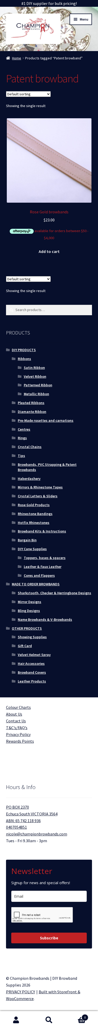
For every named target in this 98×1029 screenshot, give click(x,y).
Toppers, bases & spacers (45, 557)
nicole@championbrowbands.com (36, 833)
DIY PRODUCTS (24, 350)
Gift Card (25, 645)
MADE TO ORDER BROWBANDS (36, 584)
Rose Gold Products (34, 505)
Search (49, 1020)
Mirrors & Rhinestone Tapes (40, 487)
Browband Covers (32, 672)
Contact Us (16, 720)
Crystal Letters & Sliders (37, 496)
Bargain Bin (27, 540)
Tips (21, 455)
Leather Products (32, 681)
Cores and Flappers (39, 575)
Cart (75, 1015)
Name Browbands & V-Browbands (45, 619)
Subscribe (49, 937)
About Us (14, 714)
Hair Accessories (31, 663)
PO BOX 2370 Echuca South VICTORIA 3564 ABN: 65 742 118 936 (31, 813)
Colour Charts (18, 707)
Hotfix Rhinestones (33, 522)
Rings (22, 438)
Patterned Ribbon (38, 385)
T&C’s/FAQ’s (16, 727)
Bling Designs (29, 610)
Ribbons (24, 358)
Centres (24, 429)
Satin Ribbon (34, 367)
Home (16, 58)
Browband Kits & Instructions (42, 531)
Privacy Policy (18, 734)
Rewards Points (20, 741)
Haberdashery (29, 478)
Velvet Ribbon (35, 376)
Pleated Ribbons (31, 402)
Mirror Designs (29, 601)
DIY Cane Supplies (32, 549)
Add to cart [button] (49, 251)
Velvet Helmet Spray (34, 654)
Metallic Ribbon (36, 394)
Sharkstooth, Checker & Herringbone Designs (54, 593)
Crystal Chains (30, 446)
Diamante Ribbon (32, 411)
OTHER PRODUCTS (27, 628)
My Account (16, 1020)
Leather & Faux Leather (42, 566)
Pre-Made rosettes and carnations (45, 420)
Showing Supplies (32, 637)
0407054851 (16, 827)
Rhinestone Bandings (35, 513)
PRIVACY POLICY (20, 991)
